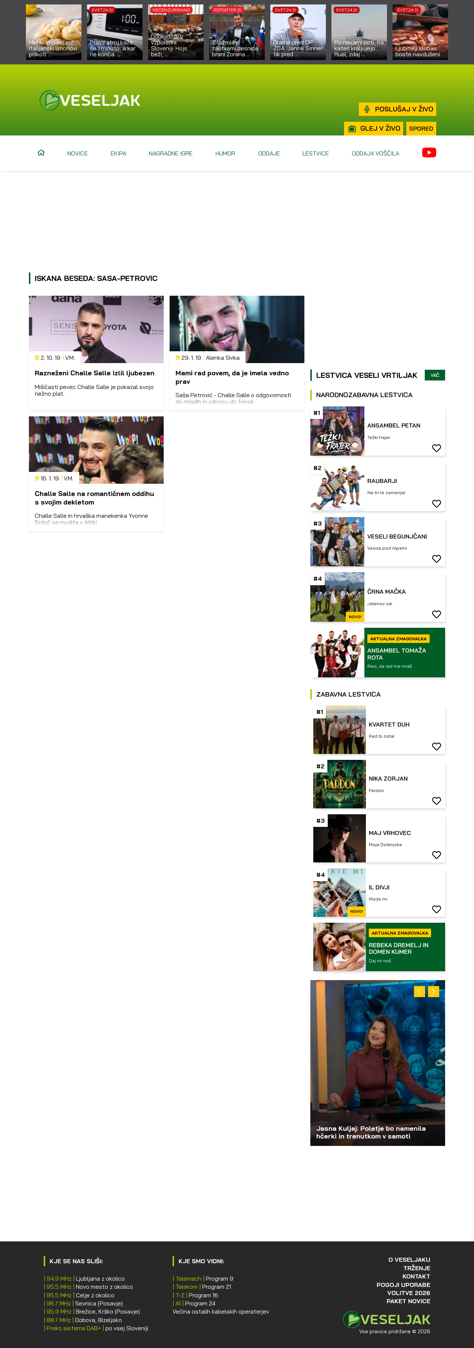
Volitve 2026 (408, 1293)
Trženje (416, 1268)
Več (435, 375)
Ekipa (118, 153)
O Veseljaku (409, 1259)
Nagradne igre (171, 153)
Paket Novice (408, 1301)
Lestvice (316, 153)
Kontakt (416, 1276)
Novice (77, 153)
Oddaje (269, 153)
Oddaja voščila (375, 153)
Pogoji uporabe (403, 1284)
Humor (225, 153)
